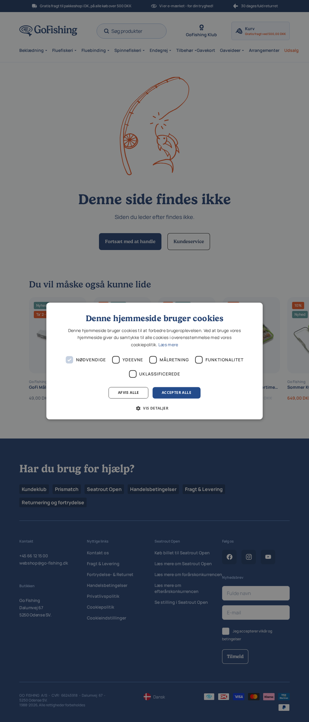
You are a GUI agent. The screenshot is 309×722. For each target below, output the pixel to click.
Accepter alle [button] (176, 392)
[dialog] (154, 360)
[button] (154, 408)
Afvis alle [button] (128, 392)
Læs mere (168, 344)
